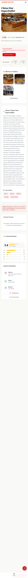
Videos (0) (23, 62)
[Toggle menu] (25, 2)
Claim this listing (8, 54)
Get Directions (15, 293)
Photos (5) (15, 62)
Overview (7, 62)
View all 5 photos (14, 98)
